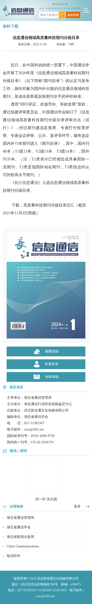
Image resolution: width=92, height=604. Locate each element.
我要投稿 (52, 351)
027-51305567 (34, 423)
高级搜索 (73, 15)
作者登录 (51, 364)
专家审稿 (52, 377)
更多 (77, 506)
